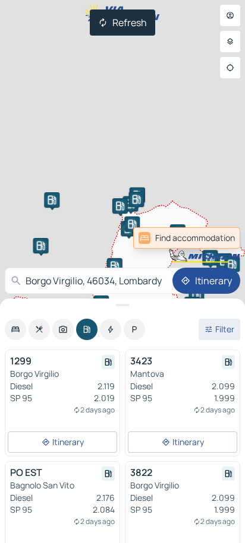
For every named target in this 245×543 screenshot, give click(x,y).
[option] (15, 329)
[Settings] (230, 41)
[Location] (230, 67)
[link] (214, 238)
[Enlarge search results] (122, 305)
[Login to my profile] (230, 15)
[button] (120, 206)
